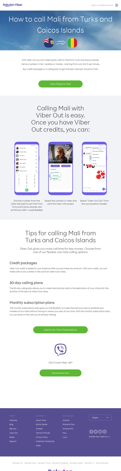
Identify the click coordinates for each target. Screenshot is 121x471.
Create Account (106, 5)
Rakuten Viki (18, 463)
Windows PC (68, 428)
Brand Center (42, 424)
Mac (64, 433)
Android (66, 420)
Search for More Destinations (60, 329)
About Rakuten (102, 463)
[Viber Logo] (13, 5)
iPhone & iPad (68, 424)
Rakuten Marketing (60, 463)
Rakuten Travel (44, 463)
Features (13, 420)
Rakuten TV (89, 463)
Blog (11, 424)
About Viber (41, 420)
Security (12, 428)
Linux (65, 437)
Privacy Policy (42, 437)
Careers (39, 428)
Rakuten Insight (76, 463)
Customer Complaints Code (45, 443)
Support (12, 441)
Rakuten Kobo (30, 463)
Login (93, 5)
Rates (11, 437)
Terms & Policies (43, 433)
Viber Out (13, 433)
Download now (60, 372)
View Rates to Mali (60, 83)
